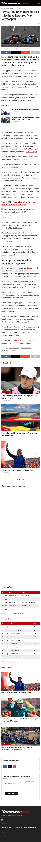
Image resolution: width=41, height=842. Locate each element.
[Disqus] (20, 512)
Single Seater (9, 8)
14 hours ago (15, 121)
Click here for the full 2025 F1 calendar (12, 613)
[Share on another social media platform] (35, 52)
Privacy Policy (17, 827)
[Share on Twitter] (16, 52)
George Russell (32, 268)
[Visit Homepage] (15, 2)
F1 (6, 348)
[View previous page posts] (18, 126)
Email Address (10, 784)
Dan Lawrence (7, 23)
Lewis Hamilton (14, 348)
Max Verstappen (26, 348)
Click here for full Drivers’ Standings (12, 662)
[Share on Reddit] (25, 52)
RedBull (13, 350)
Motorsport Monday (30, 827)
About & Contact (6, 827)
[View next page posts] (22, 126)
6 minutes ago (6, 400)
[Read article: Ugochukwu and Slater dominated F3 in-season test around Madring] (20, 417)
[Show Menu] (39, 3)
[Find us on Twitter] (10, 766)
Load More (20, 479)
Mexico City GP (31, 152)
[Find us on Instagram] (14, 766)
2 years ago (18, 23)
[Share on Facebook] (6, 52)
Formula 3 (6, 429)
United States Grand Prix (27, 73)
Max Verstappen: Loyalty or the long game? (25, 109)
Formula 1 (17, 8)
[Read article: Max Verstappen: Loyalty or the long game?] (5, 112)
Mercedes (5, 350)
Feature (5, 466)
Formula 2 (6, 392)
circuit (6, 87)
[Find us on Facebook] (5, 766)
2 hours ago (5, 438)
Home (3, 8)
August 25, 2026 (6, 695)
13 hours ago (15, 111)
